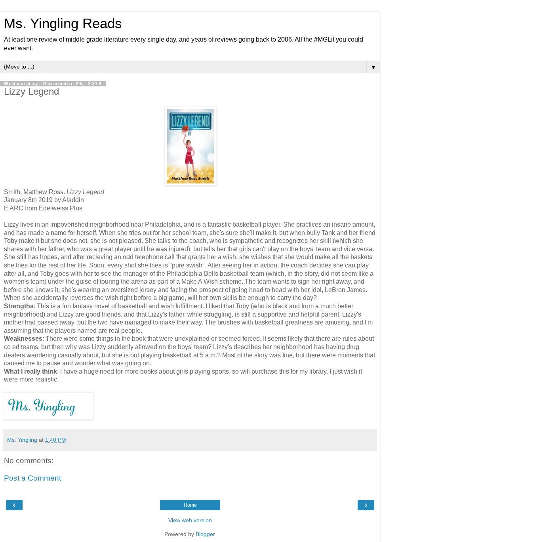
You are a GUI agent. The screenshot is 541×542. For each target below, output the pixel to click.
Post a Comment (32, 478)
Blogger (205, 534)
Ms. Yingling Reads (63, 23)
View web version (190, 520)
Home (190, 505)
